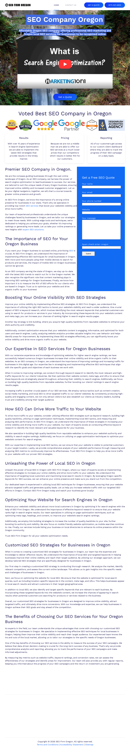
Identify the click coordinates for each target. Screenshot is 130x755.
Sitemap (89, 744)
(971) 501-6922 (114, 5)
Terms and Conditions (47, 744)
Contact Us (70, 5)
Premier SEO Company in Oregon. (38, 169)
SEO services (32, 206)
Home (56, 5)
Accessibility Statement (71, 744)
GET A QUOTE (94, 5)
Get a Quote (65, 97)
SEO (71, 250)
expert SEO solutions (33, 229)
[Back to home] (17, 5)
